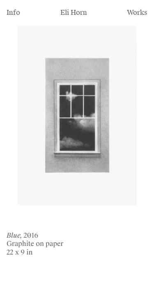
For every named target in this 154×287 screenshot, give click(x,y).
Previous (23, 131)
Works (137, 12)
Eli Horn (73, 12)
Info (13, 12)
